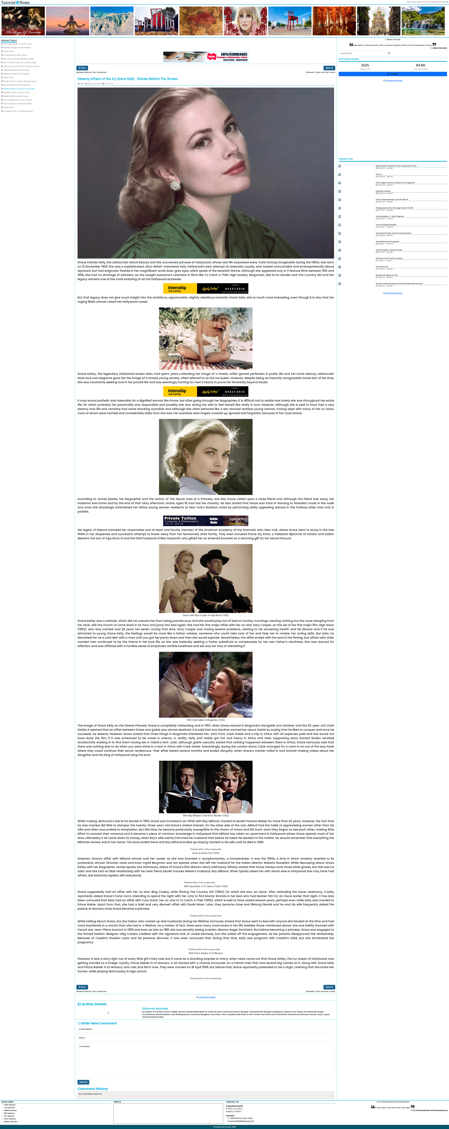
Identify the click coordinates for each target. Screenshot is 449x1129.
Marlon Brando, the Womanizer (16, 74)
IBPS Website (9, 1113)
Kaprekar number (383, 191)
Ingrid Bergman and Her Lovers (16, 70)
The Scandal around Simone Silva (17, 103)
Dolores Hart (8, 107)
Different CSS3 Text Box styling (389, 258)
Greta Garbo (8, 51)
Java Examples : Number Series (389, 250)
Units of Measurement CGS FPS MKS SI (392, 199)
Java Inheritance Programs (387, 241)
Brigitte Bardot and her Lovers (16, 96)
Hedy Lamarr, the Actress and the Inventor (21, 66)
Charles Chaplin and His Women (17, 47)
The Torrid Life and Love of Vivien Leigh (19, 62)
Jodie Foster (8, 77)
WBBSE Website (10, 1110)
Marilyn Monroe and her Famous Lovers (20, 81)
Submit (83, 1082)
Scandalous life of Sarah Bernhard (18, 111)
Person (379, 174)
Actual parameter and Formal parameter (393, 233)
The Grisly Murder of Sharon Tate (17, 44)
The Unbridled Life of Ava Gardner (17, 100)
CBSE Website (9, 1105)
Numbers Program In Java (387, 275)
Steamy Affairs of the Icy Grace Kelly (19, 89)
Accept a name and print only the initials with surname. (399, 283)
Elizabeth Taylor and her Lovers (16, 92)
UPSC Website (10, 1119)
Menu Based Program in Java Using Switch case (396, 166)
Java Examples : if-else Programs (390, 216)
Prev (83, 68)
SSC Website (9, 1116)
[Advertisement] (205, 44)
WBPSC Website (10, 1121)
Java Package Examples (386, 225)
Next (328, 68)
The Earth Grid (382, 267)
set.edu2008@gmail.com (242, 1121)
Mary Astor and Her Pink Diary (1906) (18, 59)
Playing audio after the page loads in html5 (394, 208)
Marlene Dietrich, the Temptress (16, 85)
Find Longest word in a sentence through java (395, 183)
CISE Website (9, 1107)
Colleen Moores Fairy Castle (15, 55)
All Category (393, 74)
